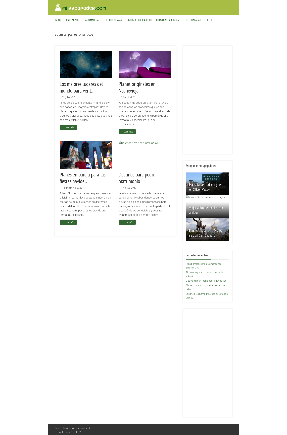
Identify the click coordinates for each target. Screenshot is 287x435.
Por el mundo (72, 20)
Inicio (58, 20)
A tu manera (92, 20)
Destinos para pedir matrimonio (136, 178)
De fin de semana (114, 20)
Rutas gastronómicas (168, 20)
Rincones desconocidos (139, 20)
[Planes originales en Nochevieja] (145, 64)
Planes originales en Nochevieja (137, 87)
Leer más (69, 127)
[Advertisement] (207, 98)
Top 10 (208, 20)
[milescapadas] (80, 7)
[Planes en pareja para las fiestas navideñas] (86, 154)
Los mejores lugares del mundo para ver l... (81, 87)
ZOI (71, 432)
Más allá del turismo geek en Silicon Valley (205, 187)
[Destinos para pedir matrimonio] (145, 154)
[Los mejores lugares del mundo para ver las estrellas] (86, 64)
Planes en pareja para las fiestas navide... (82, 178)
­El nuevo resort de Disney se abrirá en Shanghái (205, 233)
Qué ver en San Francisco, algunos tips (206, 280)
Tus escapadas (193, 20)
